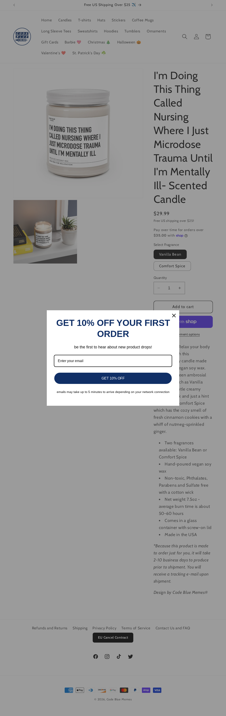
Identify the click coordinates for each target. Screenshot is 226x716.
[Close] (174, 315)
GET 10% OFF (113, 378)
